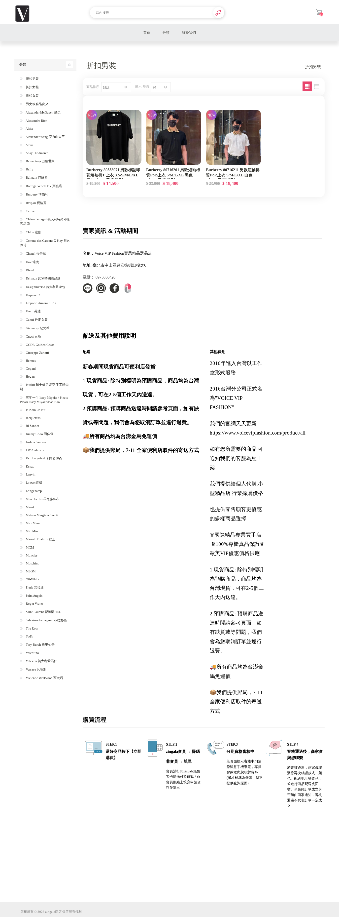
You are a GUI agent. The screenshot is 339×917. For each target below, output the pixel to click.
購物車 (319, 12)
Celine (30, 211)
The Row (31, 628)
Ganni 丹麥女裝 (36, 319)
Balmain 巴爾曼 (36, 177)
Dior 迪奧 (32, 262)
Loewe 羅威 (33, 482)
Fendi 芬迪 (33, 311)
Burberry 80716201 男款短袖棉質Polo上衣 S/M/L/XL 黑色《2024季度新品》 (173, 175)
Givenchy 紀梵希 (37, 328)
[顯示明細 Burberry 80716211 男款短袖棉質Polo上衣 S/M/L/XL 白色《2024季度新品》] (233, 137)
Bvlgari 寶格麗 (35, 203)
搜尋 (218, 12)
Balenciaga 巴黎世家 (40, 161)
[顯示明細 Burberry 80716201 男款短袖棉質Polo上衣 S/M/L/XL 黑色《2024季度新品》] (173, 137)
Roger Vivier (34, 603)
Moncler (31, 555)
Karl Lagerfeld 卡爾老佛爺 (43, 458)
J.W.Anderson (34, 450)
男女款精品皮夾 (36, 104)
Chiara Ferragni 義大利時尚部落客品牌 (45, 221)
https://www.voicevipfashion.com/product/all (257, 433)
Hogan (30, 376)
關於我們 (189, 33)
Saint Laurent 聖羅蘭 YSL (43, 612)
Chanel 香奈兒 (35, 253)
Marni (29, 507)
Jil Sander (32, 426)
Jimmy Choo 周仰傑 (39, 434)
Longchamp (33, 491)
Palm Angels (33, 596)
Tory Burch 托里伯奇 (40, 644)
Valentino (32, 653)
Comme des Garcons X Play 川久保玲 (45, 243)
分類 (166, 33)
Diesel (29, 270)
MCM (29, 547)
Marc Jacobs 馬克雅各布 (42, 499)
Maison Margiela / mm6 (41, 515)
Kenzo (29, 466)
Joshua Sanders (35, 442)
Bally (29, 169)
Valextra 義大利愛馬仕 (41, 661)
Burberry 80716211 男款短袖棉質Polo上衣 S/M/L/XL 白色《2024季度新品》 (233, 175)
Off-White (32, 579)
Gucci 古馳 (33, 336)
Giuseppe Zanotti (37, 353)
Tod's (29, 636)
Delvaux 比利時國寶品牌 (43, 278)
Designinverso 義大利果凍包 (45, 287)
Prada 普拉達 (34, 587)
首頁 (146, 33)
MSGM (30, 571)
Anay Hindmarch (36, 153)
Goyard (30, 368)
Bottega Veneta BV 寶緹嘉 (43, 186)
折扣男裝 (32, 78)
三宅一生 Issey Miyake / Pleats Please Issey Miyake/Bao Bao (44, 400)
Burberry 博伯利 (36, 194)
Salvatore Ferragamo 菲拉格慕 (46, 620)
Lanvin (30, 474)
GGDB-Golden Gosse (39, 345)
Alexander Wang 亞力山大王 (45, 137)
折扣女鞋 (32, 87)
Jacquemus (32, 418)
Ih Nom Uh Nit (35, 410)
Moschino (32, 563)
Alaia (29, 128)
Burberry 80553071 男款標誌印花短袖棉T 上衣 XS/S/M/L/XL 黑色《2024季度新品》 (113, 175)
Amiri (29, 145)
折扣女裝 (32, 95)
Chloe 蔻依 (33, 232)
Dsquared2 (32, 295)
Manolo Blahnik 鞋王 (40, 539)
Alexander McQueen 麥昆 (43, 112)
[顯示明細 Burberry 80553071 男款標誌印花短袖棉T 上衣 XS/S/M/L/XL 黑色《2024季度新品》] (113, 137)
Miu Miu (31, 531)
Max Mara (32, 523)
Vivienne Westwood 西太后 (44, 678)
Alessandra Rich (36, 120)
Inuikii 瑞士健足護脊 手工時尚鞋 (44, 387)
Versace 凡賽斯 (35, 669)
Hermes (30, 360)
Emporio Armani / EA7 (40, 303)
